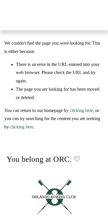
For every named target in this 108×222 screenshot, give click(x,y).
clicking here (81, 110)
